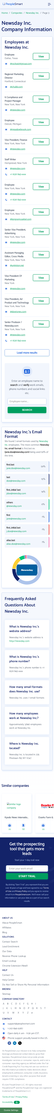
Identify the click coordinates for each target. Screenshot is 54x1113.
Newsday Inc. (32, 13)
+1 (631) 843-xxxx (18, 174)
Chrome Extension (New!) (15, 966)
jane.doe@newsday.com (18, 468)
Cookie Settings (11, 1110)
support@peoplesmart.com (21, 1024)
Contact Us (8, 975)
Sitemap (6, 994)
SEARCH (27, 409)
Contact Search (10, 942)
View (41, 56)
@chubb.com (16, 87)
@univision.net (17, 265)
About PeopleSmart (12, 923)
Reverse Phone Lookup (14, 956)
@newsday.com (17, 110)
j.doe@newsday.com (16, 531)
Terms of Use (8, 1097)
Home (5, 13)
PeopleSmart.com (22, 894)
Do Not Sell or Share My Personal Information (25, 985)
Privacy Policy (21, 891)
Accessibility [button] (7, 1102)
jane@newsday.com (16, 519)
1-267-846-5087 (15, 1029)
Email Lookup (9, 961)
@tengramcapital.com (20, 219)
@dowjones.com (18, 312)
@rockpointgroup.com (21, 64)
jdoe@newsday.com (16, 493)
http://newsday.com (19, 641)
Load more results (27, 353)
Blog (4, 932)
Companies (16, 13)
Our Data (7, 951)
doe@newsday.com (15, 481)
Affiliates (6, 928)
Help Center (8, 980)
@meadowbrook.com (20, 129)
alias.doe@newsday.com (18, 544)
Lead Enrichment (10, 947)
